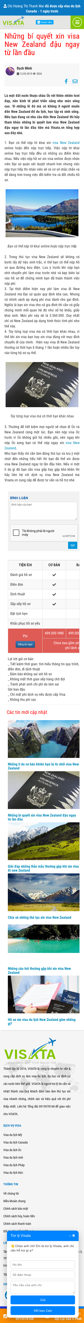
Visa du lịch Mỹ (12, 1135)
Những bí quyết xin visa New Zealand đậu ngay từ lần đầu (42, 817)
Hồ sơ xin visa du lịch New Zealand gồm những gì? (41, 1022)
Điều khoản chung (14, 1201)
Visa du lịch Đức (13, 1172)
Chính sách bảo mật (15, 1208)
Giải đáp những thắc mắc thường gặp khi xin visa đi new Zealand (43, 868)
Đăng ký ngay (25, 644)
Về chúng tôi (11, 1193)
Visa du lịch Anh (13, 1157)
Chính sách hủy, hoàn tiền (19, 1216)
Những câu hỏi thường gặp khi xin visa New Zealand (39, 970)
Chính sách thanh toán (17, 1223)
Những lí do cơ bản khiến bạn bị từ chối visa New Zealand (43, 766)
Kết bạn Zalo (43, 1310)
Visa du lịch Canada (15, 1142)
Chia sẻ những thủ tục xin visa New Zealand (39, 917)
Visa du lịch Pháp (14, 1165)
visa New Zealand (66, 143)
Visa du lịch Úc (12, 1150)
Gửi (73, 545)
